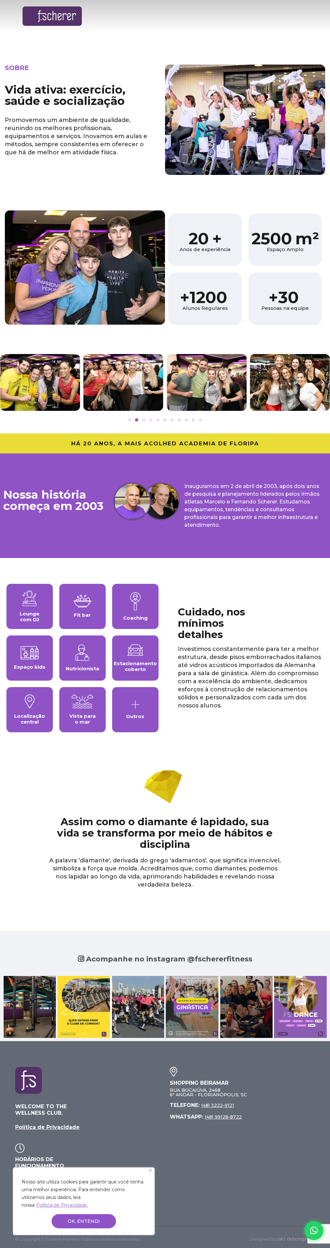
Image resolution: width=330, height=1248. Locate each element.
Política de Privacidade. (62, 1205)
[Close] (150, 1170)
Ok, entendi (84, 1221)
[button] (7, 382)
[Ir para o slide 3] (143, 419)
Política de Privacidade (47, 1127)
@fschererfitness (219, 959)
